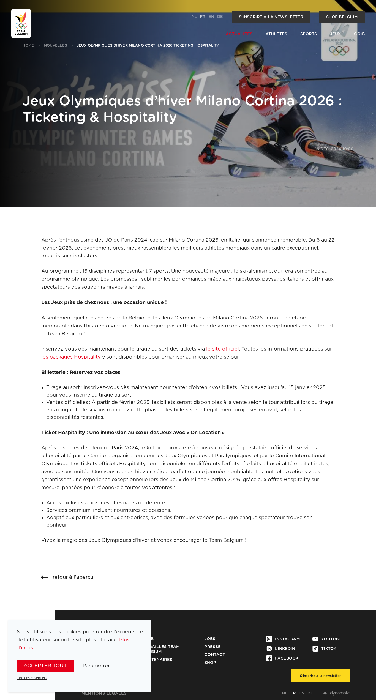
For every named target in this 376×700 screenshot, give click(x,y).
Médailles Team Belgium (161, 649)
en (211, 17)
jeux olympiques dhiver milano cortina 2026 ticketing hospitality (148, 45)
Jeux (335, 34)
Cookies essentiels (32, 678)
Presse (213, 647)
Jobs (210, 639)
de (220, 17)
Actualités (239, 34)
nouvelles (55, 45)
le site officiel (222, 349)
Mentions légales (104, 693)
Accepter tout (45, 665)
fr (202, 17)
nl (194, 17)
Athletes (276, 34)
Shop (210, 663)
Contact (215, 655)
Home (28, 45)
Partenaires (157, 660)
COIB (359, 34)
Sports (308, 34)
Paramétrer (96, 665)
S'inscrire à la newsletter (271, 17)
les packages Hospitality (71, 357)
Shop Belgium (342, 17)
